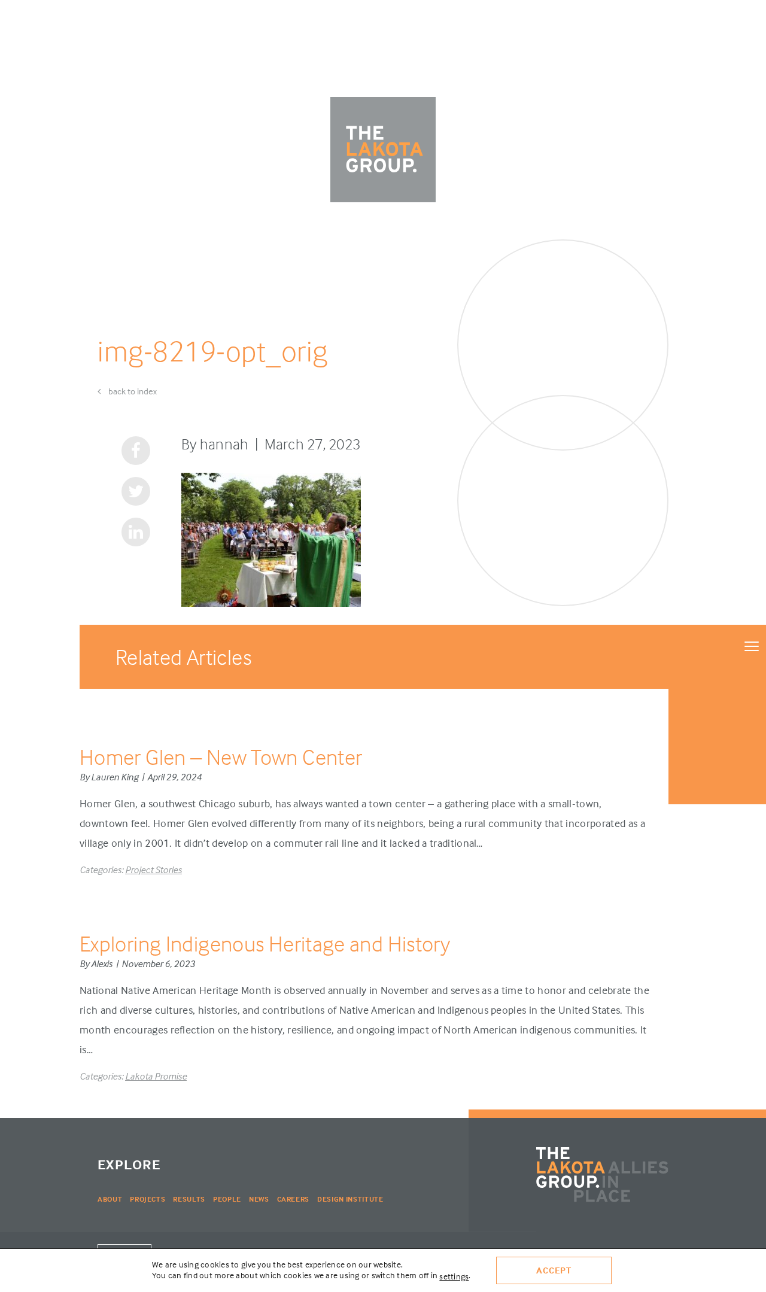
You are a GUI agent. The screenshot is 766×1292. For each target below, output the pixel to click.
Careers (293, 1198)
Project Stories (153, 869)
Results (189, 1198)
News (259, 1198)
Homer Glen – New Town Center (221, 756)
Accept (554, 1270)
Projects (147, 1198)
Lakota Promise (156, 1076)
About (110, 1198)
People (227, 1198)
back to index (132, 391)
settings (454, 1276)
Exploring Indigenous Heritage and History (265, 943)
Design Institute (350, 1198)
